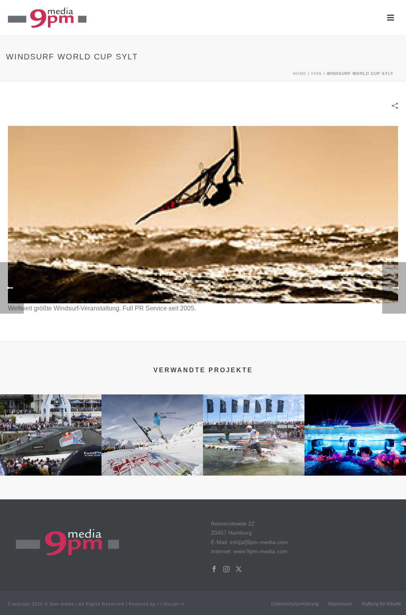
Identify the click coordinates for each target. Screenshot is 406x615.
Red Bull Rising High (51, 463)
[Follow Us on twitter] (239, 569)
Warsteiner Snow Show (152, 463)
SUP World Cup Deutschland (254, 463)
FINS (316, 73)
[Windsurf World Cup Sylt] (203, 214)
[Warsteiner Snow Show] (152, 425)
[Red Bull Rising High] (51, 425)
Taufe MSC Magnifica (355, 463)
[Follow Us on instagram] (226, 569)
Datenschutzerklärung (295, 604)
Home (299, 73)
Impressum (340, 604)
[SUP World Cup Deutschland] (253, 425)
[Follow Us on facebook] (214, 569)
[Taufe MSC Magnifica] (355, 425)
